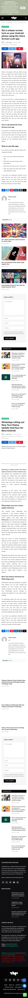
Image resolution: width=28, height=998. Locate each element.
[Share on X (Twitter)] (12, 48)
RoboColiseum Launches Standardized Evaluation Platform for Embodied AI (18, 894)
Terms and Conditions (9, 989)
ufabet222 (17, 953)
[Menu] (3, 18)
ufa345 (4, 958)
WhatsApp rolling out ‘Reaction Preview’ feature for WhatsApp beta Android (19, 386)
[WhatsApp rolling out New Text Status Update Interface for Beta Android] (14, 454)
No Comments (6, 44)
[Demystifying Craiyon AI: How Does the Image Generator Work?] (14, 276)
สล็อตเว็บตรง (5, 953)
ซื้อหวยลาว (16, 962)
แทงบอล (11, 953)
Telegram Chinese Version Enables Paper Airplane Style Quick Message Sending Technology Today (14, 682)
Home (5, 985)
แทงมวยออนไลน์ (18, 958)
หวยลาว (11, 962)
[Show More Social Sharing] (24, 48)
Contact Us (19, 985)
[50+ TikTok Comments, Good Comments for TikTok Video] (14, 231)
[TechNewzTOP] (14, 18)
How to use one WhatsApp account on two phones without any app (18, 405)
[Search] (25, 18)
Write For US (21, 989)
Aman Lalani (9, 42)
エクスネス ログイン (20, 954)
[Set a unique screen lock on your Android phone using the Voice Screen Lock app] (14, 60)
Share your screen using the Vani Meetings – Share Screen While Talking (19, 395)
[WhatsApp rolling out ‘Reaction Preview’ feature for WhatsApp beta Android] (6, 387)
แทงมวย (22, 962)
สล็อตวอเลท (5, 962)
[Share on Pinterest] (19, 48)
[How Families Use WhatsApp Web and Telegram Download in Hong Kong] (14, 696)
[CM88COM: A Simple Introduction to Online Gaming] (6, 904)
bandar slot (5, 956)
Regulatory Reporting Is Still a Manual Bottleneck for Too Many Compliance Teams (19, 913)
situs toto (11, 956)
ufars (3, 960)
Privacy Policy (9, 987)
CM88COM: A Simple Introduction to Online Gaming (17, 904)
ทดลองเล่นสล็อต (20, 960)
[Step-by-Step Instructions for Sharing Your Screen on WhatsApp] (14, 719)
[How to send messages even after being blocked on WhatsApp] (6, 377)
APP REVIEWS (5, 26)
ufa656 (9, 954)
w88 (13, 954)
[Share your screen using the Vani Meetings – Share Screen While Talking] (6, 396)
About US (11, 985)
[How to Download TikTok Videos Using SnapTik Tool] (14, 253)
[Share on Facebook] (5, 48)
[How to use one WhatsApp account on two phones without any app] (6, 405)
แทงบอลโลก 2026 (10, 960)
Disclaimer (18, 987)
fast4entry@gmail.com (11, 946)
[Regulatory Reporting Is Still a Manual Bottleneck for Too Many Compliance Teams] (6, 914)
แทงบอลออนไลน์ (19, 956)
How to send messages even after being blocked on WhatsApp (19, 377)
